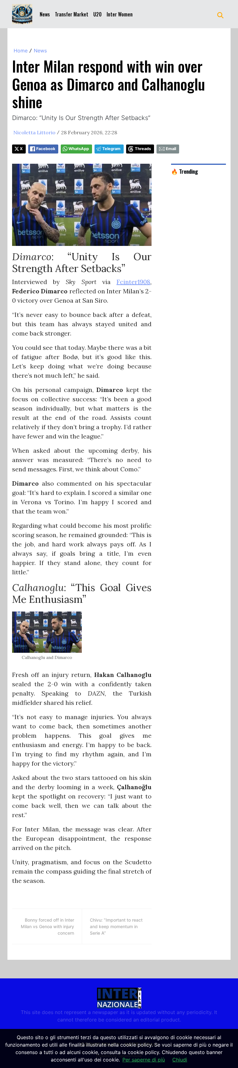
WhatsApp (78, 148)
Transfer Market (71, 14)
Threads (143, 148)
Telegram (111, 148)
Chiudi (179, 1060)
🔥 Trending (184, 171)
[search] (220, 14)
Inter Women (120, 14)
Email (171, 148)
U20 (97, 14)
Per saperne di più (143, 1060)
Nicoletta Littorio (34, 132)
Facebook (45, 148)
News (45, 14)
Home (21, 50)
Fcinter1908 (133, 282)
